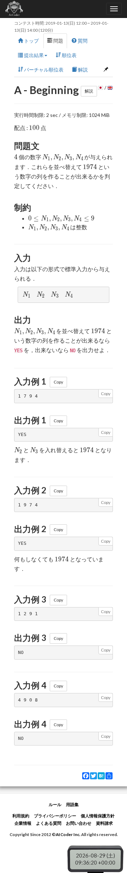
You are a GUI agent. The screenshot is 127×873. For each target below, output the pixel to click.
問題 (57, 41)
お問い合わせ (78, 823)
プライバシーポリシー (55, 815)
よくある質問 (48, 823)
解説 (82, 70)
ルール (55, 804)
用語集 (72, 804)
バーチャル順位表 (43, 70)
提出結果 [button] (33, 55)
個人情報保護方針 (98, 815)
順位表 (69, 55)
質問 (82, 41)
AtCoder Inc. (68, 834)
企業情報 (22, 823)
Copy (58, 382)
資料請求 (104, 823)
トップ (31, 41)
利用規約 (20, 815)
